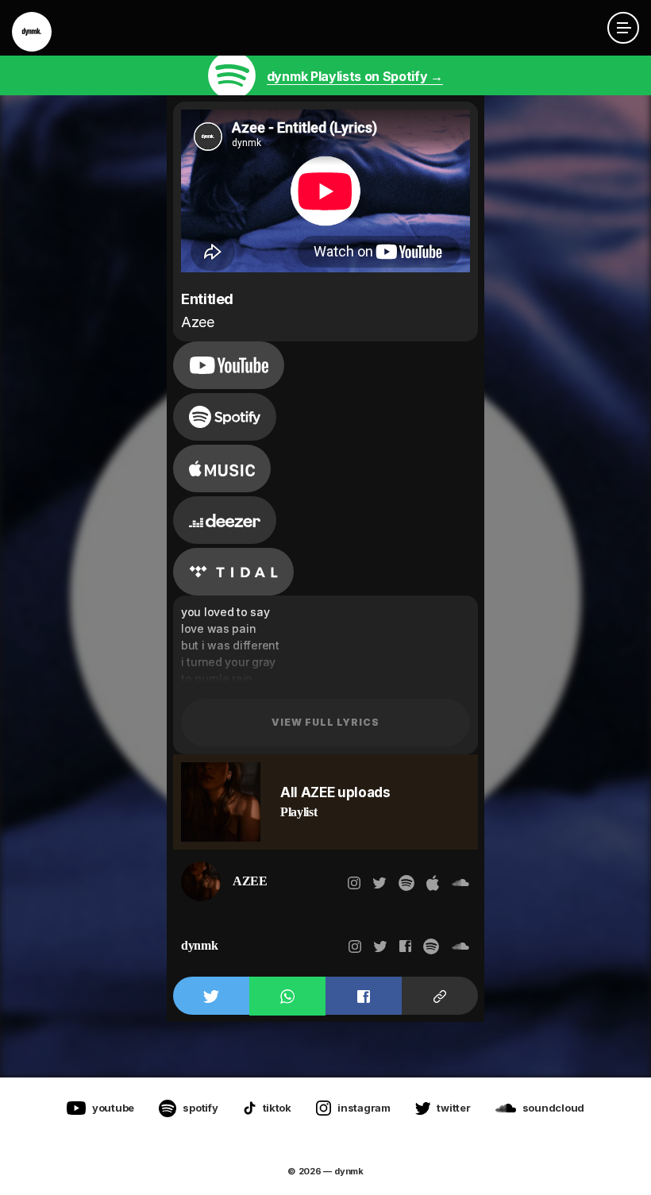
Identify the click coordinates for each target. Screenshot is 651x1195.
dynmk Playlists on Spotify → (355, 76)
